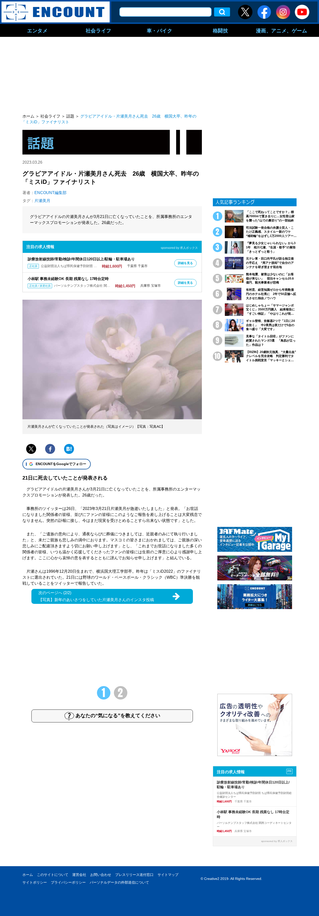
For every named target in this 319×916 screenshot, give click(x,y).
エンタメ (37, 30)
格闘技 (220, 30)
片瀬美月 (42, 201)
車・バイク (159, 30)
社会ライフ (98, 30)
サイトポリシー (34, 882)
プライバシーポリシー (68, 882)
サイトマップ (168, 874)
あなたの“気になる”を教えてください (118, 715)
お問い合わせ (100, 874)
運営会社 (79, 874)
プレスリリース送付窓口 (134, 874)
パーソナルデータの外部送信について (119, 882)
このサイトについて (52, 874)
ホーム (27, 874)
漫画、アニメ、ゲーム (281, 30)
